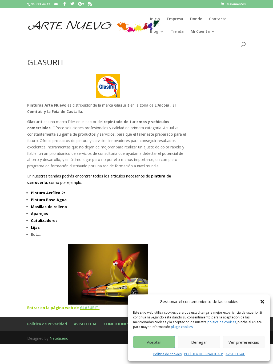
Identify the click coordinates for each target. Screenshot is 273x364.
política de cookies (221, 322)
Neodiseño (59, 338)
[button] (262, 301)
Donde (196, 19)
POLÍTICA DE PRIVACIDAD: (203, 354)
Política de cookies (167, 354)
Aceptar (154, 342)
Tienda (177, 32)
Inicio (155, 19)
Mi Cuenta (200, 32)
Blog (154, 32)
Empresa (175, 19)
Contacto (218, 19)
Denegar (199, 342)
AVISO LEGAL (235, 354)
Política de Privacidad (47, 323)
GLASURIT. (89, 307)
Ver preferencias (243, 342)
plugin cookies (182, 327)
